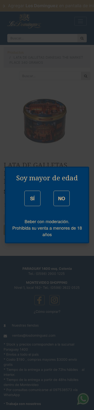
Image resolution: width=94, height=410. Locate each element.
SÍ (32, 198)
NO (61, 198)
